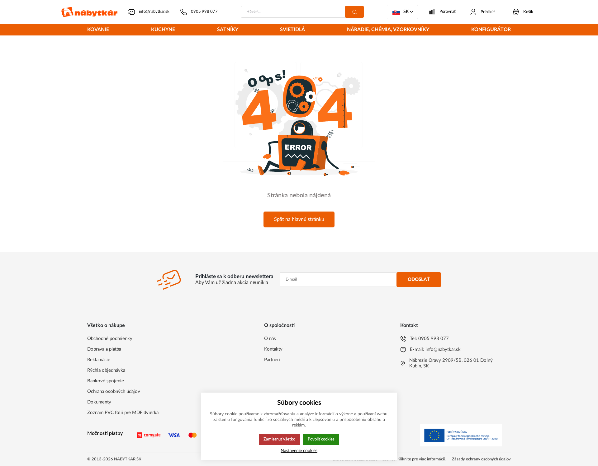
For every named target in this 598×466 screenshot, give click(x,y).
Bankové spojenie (105, 381)
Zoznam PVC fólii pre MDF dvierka (123, 412)
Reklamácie (98, 359)
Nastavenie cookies (299, 450)
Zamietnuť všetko (279, 439)
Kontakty (273, 349)
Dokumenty (99, 402)
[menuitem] (98, 30)
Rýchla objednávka (106, 370)
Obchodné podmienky (109, 338)
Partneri (272, 359)
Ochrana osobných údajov (113, 391)
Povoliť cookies (321, 439)
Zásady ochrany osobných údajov (481, 459)
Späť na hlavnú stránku (299, 219)
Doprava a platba (104, 349)
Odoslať (419, 279)
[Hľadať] (354, 12)
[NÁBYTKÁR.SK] (89, 12)
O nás (270, 338)
